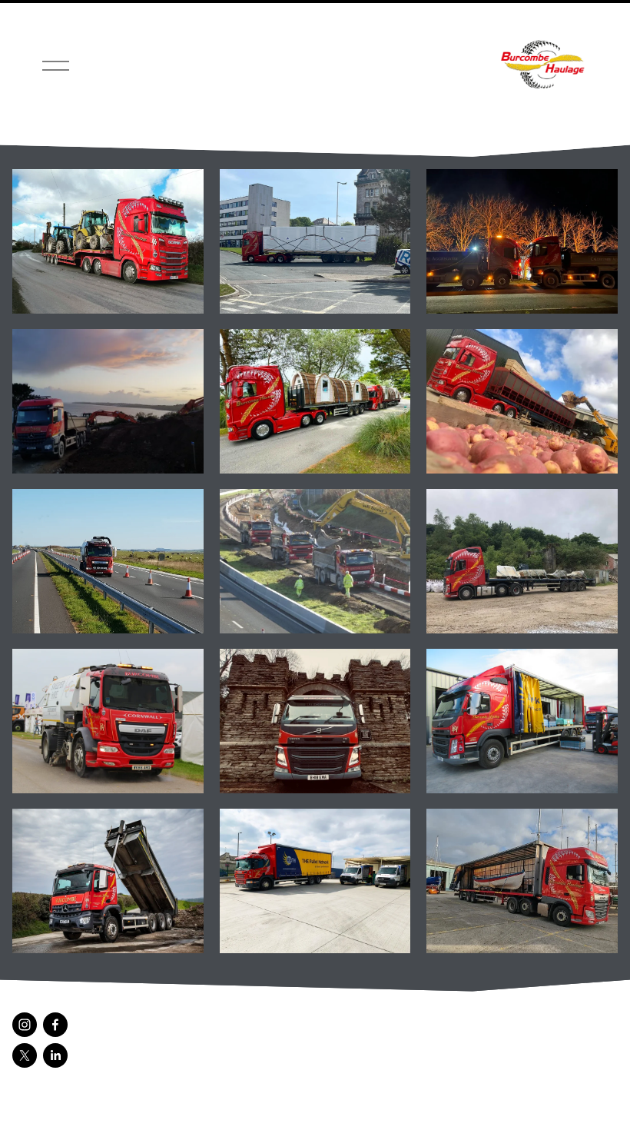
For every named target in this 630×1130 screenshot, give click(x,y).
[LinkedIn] (55, 1055)
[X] (24, 1055)
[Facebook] (55, 1024)
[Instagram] (24, 1024)
